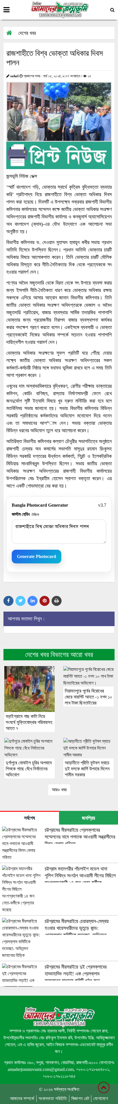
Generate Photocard (36, 556)
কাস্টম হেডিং (25, 514)
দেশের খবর (27, 33)
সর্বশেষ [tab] (29, 818)
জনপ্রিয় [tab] (88, 818)
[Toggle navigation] (6, 9)
